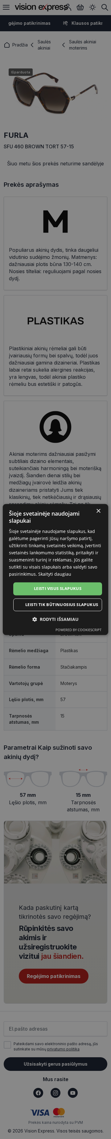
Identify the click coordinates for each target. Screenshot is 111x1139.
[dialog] (55, 569)
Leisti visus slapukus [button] (57, 588)
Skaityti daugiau (54, 574)
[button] (55, 619)
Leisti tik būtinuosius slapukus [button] (61, 605)
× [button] (98, 511)
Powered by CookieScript (78, 630)
